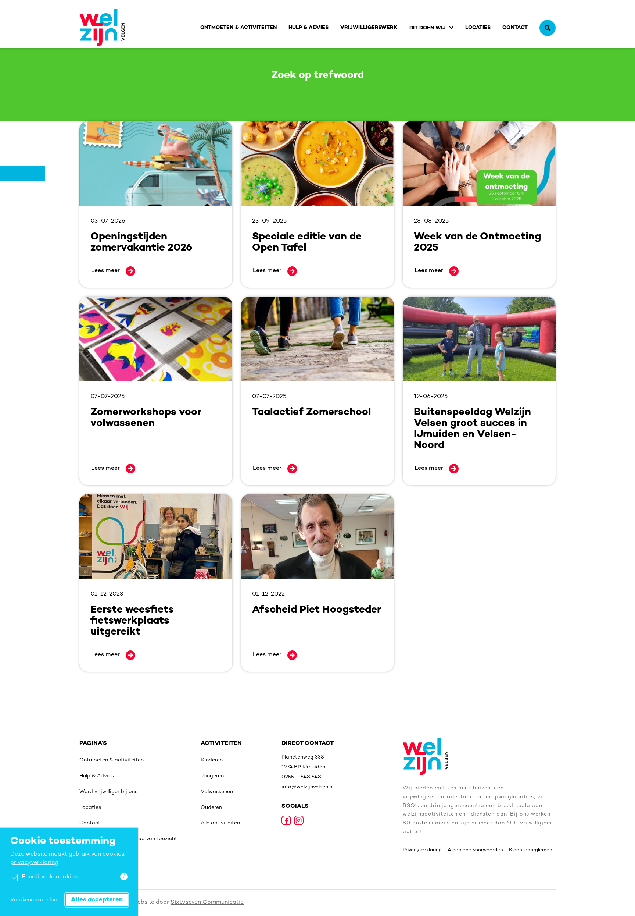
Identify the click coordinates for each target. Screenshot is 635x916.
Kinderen (212, 760)
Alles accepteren (97, 900)
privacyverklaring (34, 863)
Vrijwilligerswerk (369, 28)
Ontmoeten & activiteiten (238, 28)
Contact (515, 28)
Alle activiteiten (220, 823)
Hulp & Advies (308, 28)
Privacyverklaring (422, 850)
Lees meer (105, 271)
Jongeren (212, 776)
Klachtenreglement (532, 850)
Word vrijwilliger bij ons (108, 792)
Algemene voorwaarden (475, 850)
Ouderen (211, 807)
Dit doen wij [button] (427, 28)
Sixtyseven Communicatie (207, 902)
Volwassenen (217, 792)
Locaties (478, 28)
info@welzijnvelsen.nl (307, 787)
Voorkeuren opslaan (35, 900)
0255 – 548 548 (301, 777)
